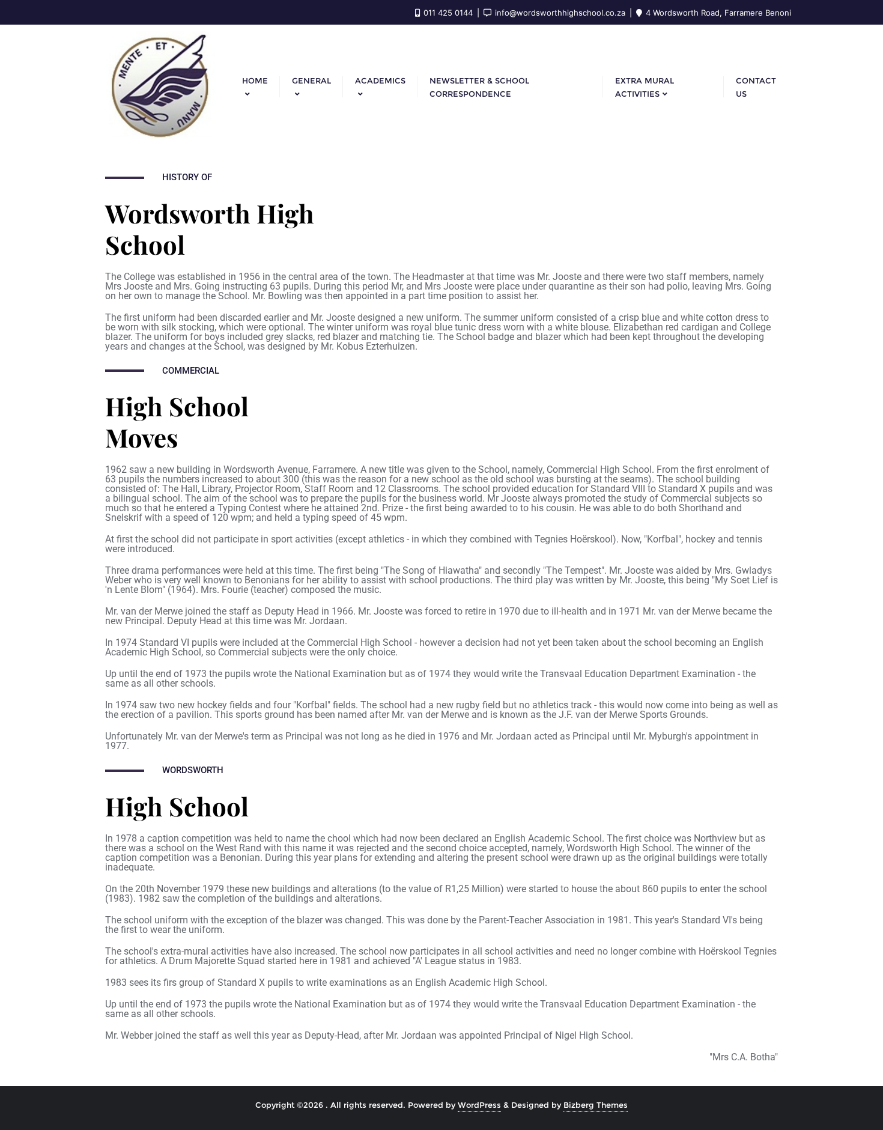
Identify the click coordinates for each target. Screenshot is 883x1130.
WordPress (479, 1105)
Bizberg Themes (595, 1105)
